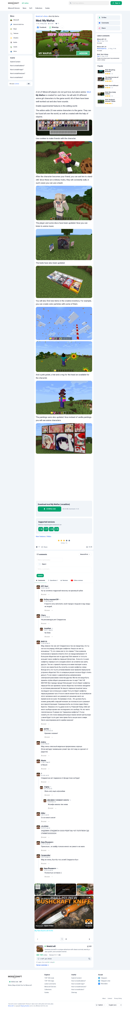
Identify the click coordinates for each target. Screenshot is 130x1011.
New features (41, 536)
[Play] (87, 889)
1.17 (46, 529)
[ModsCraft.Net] (15, 976)
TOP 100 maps (49, 981)
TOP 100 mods (49, 978)
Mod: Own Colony (102, 54)
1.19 (56, 529)
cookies (16, 83)
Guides (46, 992)
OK (28, 83)
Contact (110, 998)
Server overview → (42, 965)
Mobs (49, 536)
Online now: (16, 981)
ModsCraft (39, 16)
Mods (46, 16)
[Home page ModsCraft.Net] (13, 3)
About (104, 998)
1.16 (40, 529)
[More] (48, 594)
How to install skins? (16, 77)
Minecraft (11, 1006)
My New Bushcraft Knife (51, 899)
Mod (89, 92)
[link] (38, 899)
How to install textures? (17, 73)
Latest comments (50, 984)
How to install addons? (17, 66)
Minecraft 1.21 (101, 39)
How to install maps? (16, 69)
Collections (47, 989)
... (62, 27)
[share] (89, 898)
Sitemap (74, 992)
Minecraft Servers (50, 986)
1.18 (51, 529)
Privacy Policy (118, 998)
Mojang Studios (25, 1006)
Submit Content (15, 62)
